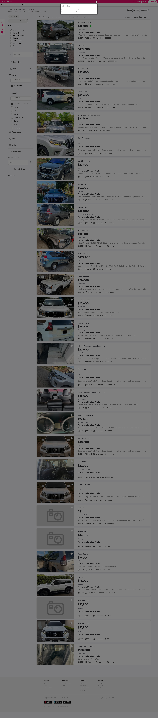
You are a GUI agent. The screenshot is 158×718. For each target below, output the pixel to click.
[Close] (96, 2)
